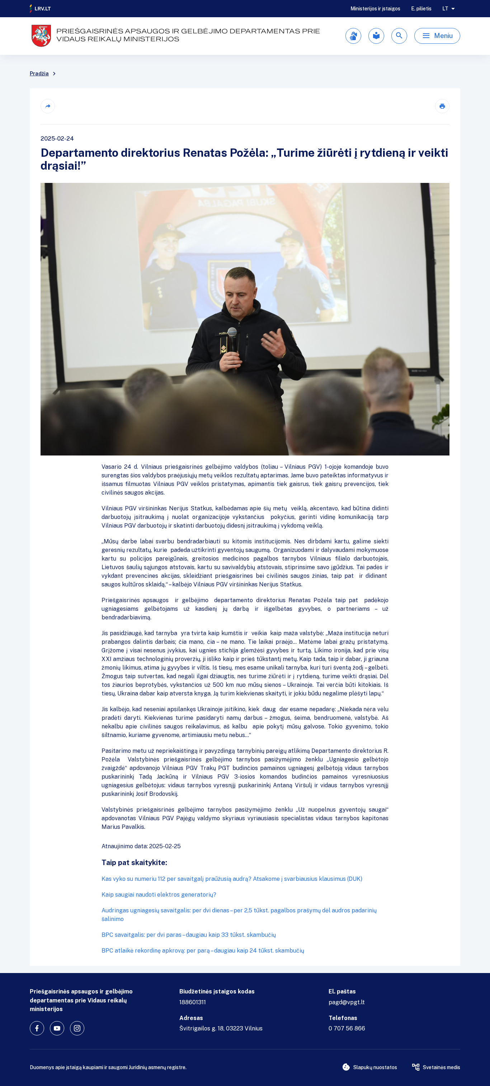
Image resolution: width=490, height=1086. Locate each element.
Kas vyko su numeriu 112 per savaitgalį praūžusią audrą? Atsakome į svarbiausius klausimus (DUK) (232, 878)
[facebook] (37, 1028)
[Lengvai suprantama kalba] (376, 36)
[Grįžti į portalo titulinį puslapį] (40, 8)
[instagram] (77, 1028)
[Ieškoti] (399, 36)
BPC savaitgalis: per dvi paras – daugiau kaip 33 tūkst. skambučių (189, 934)
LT (445, 8)
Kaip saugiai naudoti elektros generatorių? (159, 894)
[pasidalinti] (48, 106)
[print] (442, 106)
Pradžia (39, 73)
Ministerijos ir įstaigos (375, 8)
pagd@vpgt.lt (347, 1002)
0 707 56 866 (347, 1028)
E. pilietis (421, 8)
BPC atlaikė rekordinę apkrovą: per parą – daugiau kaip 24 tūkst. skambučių (203, 950)
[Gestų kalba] (353, 36)
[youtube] (57, 1028)
